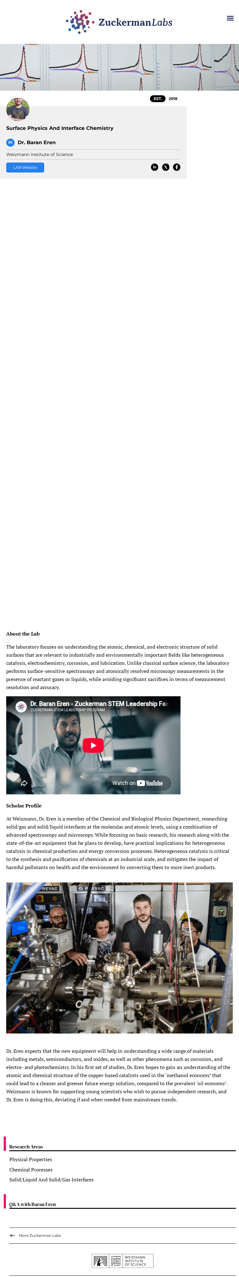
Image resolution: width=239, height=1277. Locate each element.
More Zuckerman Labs (40, 1235)
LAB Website (25, 167)
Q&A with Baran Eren (32, 1204)
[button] (230, 18)
